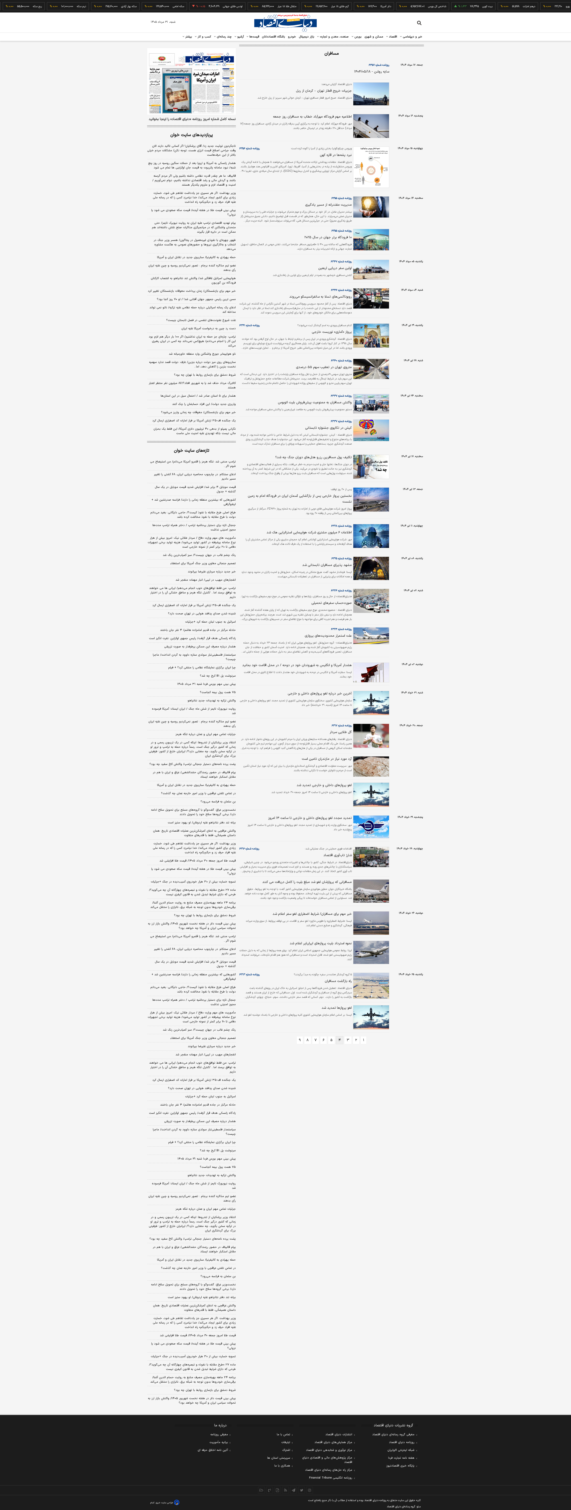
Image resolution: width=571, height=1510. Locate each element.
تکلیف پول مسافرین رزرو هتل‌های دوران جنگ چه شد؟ (313, 457)
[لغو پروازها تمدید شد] (370, 1017)
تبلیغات (285, 1442)
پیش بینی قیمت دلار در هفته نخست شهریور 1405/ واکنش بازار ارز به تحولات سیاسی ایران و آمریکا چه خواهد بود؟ (192, 1400)
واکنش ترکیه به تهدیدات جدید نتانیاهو (212, 700)
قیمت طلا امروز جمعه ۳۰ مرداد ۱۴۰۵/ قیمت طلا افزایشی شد (197, 861)
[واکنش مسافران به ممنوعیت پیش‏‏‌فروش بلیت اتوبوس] (370, 403)
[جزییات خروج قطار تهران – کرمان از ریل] (370, 94)
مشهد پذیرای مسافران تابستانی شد (327, 565)
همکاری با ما (282, 1466)
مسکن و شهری (373, 37)
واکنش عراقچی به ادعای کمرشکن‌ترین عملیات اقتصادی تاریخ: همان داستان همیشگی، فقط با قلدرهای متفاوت (194, 833)
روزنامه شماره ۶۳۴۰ (341, 361)
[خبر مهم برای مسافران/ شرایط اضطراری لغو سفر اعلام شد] (370, 923)
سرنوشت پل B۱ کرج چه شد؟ (218, 676)
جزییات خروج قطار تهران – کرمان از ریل (324, 90)
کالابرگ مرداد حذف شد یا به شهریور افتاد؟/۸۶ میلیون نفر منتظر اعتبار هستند (192, 385)
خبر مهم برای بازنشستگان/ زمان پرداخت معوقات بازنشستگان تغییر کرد (192, 291)
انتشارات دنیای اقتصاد (338, 1434)
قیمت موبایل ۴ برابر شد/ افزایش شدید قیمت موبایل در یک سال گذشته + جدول (195, 489)
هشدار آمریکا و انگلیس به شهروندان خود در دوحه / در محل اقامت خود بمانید (297, 665)
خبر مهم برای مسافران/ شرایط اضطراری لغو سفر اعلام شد (312, 914)
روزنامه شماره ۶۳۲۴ (341, 591)
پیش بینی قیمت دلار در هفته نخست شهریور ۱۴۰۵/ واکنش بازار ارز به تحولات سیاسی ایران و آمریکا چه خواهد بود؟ (192, 926)
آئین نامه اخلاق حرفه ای (213, 1450)
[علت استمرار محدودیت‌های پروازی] (370, 635)
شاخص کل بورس (408, 6)
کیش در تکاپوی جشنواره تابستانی (328, 428)
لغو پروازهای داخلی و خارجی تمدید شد (324, 785)
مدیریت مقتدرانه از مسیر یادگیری (328, 204)
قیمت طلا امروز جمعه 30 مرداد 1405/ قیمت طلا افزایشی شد (198, 1335)
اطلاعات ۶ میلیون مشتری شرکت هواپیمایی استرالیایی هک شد (309, 532)
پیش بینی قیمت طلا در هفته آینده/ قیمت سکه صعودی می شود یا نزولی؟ (193, 212)
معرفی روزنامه (219, 1434)
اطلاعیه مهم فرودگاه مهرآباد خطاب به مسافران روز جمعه (312, 116)
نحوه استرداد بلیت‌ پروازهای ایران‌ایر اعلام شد (321, 943)
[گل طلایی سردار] (370, 736)
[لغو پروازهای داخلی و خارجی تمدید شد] (370, 795)
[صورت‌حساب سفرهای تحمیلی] (370, 601)
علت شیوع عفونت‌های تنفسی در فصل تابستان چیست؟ (201, 320)
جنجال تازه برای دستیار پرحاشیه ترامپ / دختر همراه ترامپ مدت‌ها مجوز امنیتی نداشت (194, 527)
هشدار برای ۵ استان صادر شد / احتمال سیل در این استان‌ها (198, 396)
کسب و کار (204, 37)
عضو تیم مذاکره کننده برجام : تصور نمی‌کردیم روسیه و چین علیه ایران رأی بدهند (192, 267)
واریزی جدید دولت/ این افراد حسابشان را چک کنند (204, 404)
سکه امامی (149, 6)
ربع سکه (8, 6)
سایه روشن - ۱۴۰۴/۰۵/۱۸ (371, 71)
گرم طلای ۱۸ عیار (311, 6)
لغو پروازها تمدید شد (337, 1008)
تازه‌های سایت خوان (191, 450)
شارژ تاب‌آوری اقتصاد (337, 855)
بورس (357, 37)
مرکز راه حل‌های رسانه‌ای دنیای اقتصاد (328, 1470)
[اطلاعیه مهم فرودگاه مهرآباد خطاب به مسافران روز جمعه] (370, 126)
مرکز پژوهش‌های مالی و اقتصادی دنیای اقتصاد (327, 1460)
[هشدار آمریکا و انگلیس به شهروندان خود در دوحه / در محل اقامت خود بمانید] (370, 673)
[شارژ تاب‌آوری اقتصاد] (370, 857)
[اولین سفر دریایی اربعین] (370, 270)
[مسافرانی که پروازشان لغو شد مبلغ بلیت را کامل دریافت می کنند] (370, 891)
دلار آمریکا (357, 6)
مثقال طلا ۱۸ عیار (258, 6)
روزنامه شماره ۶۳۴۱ (249, 325)
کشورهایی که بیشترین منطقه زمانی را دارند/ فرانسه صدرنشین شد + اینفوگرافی (193, 502)
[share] (277, 1490)
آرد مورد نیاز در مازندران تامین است (327, 759)
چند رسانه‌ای (224, 37)
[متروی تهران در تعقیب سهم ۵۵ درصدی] (370, 369)
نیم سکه (52, 6)
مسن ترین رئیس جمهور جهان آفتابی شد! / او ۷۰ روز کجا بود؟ (196, 299)
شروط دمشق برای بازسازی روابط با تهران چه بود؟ (205, 375)
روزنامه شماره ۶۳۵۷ (379, 65)
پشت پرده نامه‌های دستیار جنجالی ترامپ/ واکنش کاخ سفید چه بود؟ (192, 764)
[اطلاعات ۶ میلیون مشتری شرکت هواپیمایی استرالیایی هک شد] (370, 536)
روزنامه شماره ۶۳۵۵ (341, 198)
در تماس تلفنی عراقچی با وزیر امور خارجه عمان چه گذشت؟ (198, 793)
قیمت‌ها (253, 37)
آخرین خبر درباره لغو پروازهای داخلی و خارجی (320, 693)
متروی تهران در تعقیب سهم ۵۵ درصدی (324, 367)
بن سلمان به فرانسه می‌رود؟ (218, 802)
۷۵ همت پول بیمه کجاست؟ (218, 692)
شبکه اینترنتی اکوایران (400, 1450)
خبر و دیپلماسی (412, 37)
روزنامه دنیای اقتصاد (401, 1442)
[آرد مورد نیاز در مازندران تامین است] (370, 766)
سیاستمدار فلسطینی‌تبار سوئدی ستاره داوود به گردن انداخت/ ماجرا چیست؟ (194, 657)
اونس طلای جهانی (204, 6)
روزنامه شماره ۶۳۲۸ (341, 526)
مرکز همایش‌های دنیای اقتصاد (333, 1442)
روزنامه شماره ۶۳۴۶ (341, 290)
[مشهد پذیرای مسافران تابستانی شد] (370, 568)
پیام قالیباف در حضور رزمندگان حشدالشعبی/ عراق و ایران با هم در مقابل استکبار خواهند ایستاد (194, 774)
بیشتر (188, 37)
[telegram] (293, 1490)
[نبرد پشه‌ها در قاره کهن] (370, 167)
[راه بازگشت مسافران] (370, 986)
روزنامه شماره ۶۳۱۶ (249, 849)
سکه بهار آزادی (100, 6)
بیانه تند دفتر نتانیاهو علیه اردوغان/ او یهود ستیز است (202, 822)
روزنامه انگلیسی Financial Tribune (330, 1478)
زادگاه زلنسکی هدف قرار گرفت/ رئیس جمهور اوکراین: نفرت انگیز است (192, 638)
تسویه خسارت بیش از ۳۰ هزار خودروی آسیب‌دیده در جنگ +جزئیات (193, 882)
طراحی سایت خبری (164, 1502)
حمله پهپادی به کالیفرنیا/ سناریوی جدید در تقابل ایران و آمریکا (196, 257)
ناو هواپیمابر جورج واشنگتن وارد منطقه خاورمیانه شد (202, 354)
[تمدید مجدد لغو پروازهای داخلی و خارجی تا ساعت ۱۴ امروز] (370, 826)
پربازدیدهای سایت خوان (191, 135)
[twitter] (301, 1490)
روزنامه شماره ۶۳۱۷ (342, 726)
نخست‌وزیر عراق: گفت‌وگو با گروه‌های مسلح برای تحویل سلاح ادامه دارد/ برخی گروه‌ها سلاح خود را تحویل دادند (193, 812)
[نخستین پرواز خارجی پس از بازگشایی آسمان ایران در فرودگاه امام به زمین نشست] (370, 499)
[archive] (261, 1490)
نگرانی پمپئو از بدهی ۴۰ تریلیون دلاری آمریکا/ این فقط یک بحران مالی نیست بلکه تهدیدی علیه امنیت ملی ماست (194, 431)
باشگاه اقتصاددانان (273, 37)
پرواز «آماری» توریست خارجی (332, 332)
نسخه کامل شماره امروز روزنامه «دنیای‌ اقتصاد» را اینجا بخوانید (192, 119)
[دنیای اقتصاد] (285, 23)
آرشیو (240, 37)
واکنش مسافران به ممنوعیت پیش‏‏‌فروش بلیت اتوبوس (315, 402)
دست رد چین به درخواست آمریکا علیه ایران (208, 328)
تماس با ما (283, 1434)
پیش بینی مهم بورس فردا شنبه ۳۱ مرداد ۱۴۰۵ (206, 684)
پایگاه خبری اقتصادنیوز (400, 1466)
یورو (539, 6)
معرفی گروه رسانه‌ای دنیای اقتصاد (393, 1434)
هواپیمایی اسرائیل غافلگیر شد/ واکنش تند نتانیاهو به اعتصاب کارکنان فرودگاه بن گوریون (193, 280)
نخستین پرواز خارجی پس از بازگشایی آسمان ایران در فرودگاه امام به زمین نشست (300, 498)
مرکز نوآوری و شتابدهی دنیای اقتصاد (329, 1450)
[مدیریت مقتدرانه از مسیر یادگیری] (370, 207)
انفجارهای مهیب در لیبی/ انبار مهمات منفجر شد (206, 580)
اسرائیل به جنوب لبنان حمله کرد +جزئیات (210, 622)
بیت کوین (458, 6)
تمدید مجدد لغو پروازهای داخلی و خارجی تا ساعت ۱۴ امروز (310, 818)
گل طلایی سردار (341, 732)
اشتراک (286, 1450)
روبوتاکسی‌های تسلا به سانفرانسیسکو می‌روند (320, 296)
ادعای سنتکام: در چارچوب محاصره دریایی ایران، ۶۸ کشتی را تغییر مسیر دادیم (195, 476)
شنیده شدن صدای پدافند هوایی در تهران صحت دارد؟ (202, 613)
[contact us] (269, 1490)
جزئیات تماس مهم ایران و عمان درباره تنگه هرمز (206, 734)
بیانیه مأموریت (218, 1442)
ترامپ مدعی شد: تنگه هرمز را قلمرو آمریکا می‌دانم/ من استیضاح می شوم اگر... (193, 464)
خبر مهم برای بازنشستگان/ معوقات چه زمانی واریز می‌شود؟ (198, 412)
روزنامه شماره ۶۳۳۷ (341, 396)
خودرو (292, 37)
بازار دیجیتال (306, 37)
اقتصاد (392, 37)
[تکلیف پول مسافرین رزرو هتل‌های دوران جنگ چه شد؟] (370, 467)
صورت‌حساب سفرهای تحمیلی (331, 603)
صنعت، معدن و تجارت (334, 37)
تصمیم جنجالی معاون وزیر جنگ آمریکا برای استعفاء (203, 563)
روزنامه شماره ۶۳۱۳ (249, 975)
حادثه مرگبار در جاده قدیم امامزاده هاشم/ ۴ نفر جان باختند (198, 630)
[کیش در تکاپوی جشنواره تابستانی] (370, 430)
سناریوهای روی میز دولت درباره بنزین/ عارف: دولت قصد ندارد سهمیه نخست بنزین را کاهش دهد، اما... (192, 364)
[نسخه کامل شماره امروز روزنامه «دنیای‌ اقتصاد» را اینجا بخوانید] (191, 81)
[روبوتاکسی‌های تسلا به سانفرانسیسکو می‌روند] (370, 298)
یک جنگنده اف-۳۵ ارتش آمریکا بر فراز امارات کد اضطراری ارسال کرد (194, 420)
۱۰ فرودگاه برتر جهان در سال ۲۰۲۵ (328, 237)
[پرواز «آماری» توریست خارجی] (370, 335)
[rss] (285, 1490)
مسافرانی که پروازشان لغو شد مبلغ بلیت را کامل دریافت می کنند (307, 882)
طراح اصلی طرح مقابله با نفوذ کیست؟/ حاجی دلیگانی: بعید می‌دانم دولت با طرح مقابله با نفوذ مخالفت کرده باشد (193, 514)
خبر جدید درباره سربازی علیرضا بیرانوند (212, 572)
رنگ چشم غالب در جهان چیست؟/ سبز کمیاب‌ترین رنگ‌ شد (199, 555)
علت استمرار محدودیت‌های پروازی (328, 635)
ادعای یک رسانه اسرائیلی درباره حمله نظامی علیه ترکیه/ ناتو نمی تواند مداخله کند (192, 309)
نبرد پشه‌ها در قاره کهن (336, 155)
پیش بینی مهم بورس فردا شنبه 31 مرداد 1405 (207, 1159)
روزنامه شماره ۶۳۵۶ (249, 149)
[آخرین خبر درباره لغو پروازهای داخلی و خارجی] (370, 703)
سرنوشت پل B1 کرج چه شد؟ (218, 1150)
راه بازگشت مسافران (338, 981)
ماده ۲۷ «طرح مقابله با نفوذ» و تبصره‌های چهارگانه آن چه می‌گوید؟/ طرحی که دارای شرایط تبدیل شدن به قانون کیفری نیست (192, 892)
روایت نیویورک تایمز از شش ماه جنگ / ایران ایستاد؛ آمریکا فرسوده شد (194, 711)
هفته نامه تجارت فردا (401, 1458)
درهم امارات (500, 6)
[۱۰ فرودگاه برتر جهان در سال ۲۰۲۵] (370, 240)
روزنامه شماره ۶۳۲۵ (341, 559)
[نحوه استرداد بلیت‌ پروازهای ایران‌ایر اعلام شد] (370, 952)
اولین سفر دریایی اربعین (335, 268)
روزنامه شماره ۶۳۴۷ (341, 262)
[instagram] (309, 1490)
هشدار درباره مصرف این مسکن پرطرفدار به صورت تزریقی (200, 646)
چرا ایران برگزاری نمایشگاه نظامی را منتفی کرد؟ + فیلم (202, 667)
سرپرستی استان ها (278, 1458)
